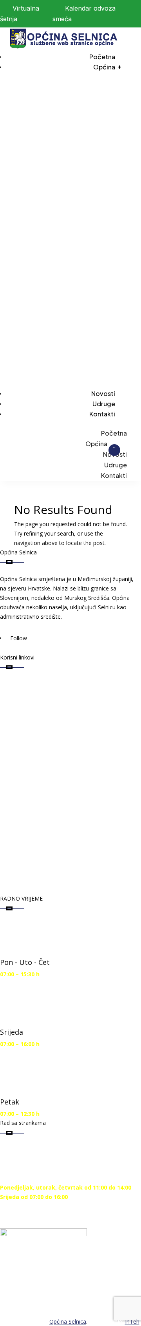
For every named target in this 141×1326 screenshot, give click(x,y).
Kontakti (102, 414)
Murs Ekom (30, 711)
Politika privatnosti (43, 862)
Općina (104, 67)
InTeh (132, 1321)
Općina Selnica (67, 1321)
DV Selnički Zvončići (44, 761)
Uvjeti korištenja (39, 837)
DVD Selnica (30, 736)
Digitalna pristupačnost (52, 811)
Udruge (103, 404)
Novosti (103, 393)
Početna (102, 57)
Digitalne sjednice (41, 686)
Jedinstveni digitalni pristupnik (65, 887)
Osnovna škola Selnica (49, 786)
